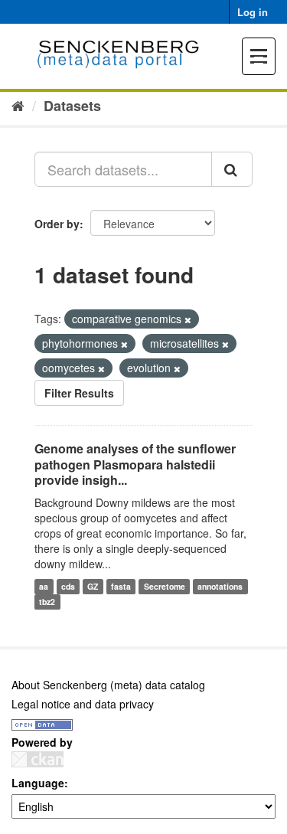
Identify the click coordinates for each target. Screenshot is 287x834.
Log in (252, 12)
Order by (57, 223)
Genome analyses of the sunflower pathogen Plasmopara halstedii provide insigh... (135, 464)
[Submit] (232, 169)
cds (68, 586)
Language (37, 782)
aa (43, 586)
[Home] (17, 105)
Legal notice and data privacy (82, 703)
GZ (92, 586)
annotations (220, 586)
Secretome (164, 586)
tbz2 (47, 601)
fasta (121, 586)
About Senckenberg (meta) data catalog (108, 684)
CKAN (37, 759)
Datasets (72, 106)
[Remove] (187, 319)
